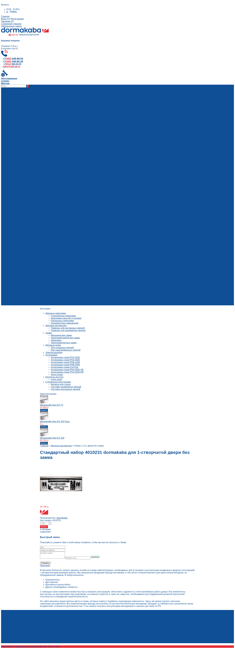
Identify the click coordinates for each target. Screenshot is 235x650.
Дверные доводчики (55, 313)
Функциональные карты (35, 135)
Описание (45, 565)
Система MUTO (31, 250)
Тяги (25, 132)
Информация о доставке (24, 294)
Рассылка (11, 624)
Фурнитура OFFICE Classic (36, 274)
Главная (5, 16)
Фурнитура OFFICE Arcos (35, 277)
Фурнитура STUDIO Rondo (36, 260)
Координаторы (30, 123)
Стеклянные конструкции (58, 382)
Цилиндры (56, 340)
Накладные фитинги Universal (38, 238)
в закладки (45, 529)
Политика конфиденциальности (28, 299)
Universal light (30, 223)
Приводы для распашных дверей (68, 328)
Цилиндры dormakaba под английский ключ (45, 167)
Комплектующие (31, 108)
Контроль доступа (54, 377)
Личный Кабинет (15, 616)
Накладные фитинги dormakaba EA (40, 233)
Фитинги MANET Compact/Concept (40, 230)
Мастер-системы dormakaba (37, 172)
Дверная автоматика (56, 325)
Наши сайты (13, 304)
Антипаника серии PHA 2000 (65, 360)
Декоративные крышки (34, 137)
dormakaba (62, 518)
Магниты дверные (32, 125)
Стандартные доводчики (63, 316)
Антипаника (51, 355)
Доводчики (28, 115)
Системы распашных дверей (65, 389)
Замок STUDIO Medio (33, 270)
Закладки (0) (7, 21)
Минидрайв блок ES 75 (51, 405)
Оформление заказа (11, 26)
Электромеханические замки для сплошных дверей (49, 159)
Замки (26, 176)
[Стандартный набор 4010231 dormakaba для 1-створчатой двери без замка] (61, 504)
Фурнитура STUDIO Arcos (36, 267)
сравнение (45, 532)
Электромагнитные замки (64, 343)
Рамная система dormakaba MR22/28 (41, 240)
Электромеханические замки (65, 338)
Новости (11, 301)
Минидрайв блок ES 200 (52, 438)
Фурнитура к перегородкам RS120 (40, 255)
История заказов (15, 619)
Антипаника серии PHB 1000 (65, 362)
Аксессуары (29, 145)
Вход (3, 19)
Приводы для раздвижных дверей (68, 330)
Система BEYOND (32, 228)
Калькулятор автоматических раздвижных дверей (37, 289)
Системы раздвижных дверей (66, 387)
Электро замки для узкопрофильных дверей (45, 162)
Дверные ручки (53, 345)
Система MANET (31, 252)
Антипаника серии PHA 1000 (65, 357)
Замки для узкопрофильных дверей (41, 154)
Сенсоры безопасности (35, 140)
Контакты (16, 292)
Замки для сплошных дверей (37, 152)
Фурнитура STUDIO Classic (36, 262)
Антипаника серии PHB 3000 (65, 365)
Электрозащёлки (53, 352)
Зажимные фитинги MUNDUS (38, 225)
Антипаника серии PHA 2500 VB (67, 369)
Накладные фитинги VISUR (37, 284)
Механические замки (61, 335)
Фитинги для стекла (61, 384)
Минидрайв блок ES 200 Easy (55, 421)
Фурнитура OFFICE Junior (36, 272)
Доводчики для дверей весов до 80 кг (42, 103)
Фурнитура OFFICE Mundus (37, 279)
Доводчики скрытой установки (66, 318)
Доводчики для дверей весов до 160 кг (42, 105)
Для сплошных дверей (62, 347)
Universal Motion (31, 243)
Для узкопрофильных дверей (65, 350)
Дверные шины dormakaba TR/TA (40, 235)
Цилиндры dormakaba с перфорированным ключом (49, 169)
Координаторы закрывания (64, 323)
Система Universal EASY (35, 245)
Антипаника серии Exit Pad (64, 367)
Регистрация (17, 19)
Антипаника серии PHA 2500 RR (67, 372)
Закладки (11, 621)
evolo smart (56, 379)
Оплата (15, 297)
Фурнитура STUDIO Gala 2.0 (37, 265)
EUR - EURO (13, 9)
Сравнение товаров (11, 24)
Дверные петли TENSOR (35, 282)
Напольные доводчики (62, 320)
